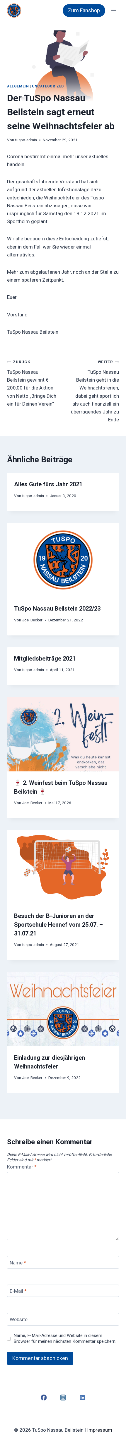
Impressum (99, 1430)
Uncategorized (48, 86)
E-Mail (18, 1291)
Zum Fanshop (84, 10)
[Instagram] (63, 1398)
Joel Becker (32, 620)
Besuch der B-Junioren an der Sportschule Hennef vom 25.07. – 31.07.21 (58, 924)
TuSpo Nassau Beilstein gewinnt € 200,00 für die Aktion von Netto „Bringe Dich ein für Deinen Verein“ (31, 382)
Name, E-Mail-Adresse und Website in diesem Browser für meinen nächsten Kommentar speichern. (64, 1338)
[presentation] (63, 560)
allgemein (18, 86)
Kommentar (22, 1167)
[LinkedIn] (82, 1398)
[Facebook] (44, 1398)
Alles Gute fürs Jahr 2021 (48, 484)
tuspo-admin (26, 139)
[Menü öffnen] (113, 10)
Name (18, 1263)
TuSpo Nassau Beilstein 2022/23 (57, 608)
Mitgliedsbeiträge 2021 (45, 658)
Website (19, 1319)
